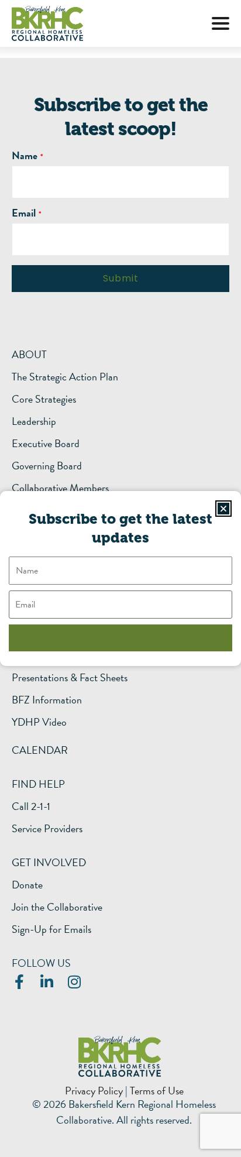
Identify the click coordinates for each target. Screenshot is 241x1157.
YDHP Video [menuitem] (39, 722)
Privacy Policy (94, 1090)
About (29, 354)
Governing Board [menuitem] (47, 466)
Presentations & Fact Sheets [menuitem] (70, 677)
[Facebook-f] (19, 981)
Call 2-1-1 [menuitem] (31, 806)
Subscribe (120, 637)
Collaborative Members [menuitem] (60, 488)
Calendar (40, 750)
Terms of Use (157, 1090)
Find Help (38, 784)
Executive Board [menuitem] (46, 443)
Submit (121, 278)
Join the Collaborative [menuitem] (57, 907)
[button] (220, 23)
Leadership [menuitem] (34, 421)
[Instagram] (74, 981)
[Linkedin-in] (46, 981)
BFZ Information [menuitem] (47, 700)
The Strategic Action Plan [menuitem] (65, 377)
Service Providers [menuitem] (47, 828)
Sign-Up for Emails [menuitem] (51, 929)
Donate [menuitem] (27, 885)
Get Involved (49, 862)
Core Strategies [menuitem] (44, 399)
